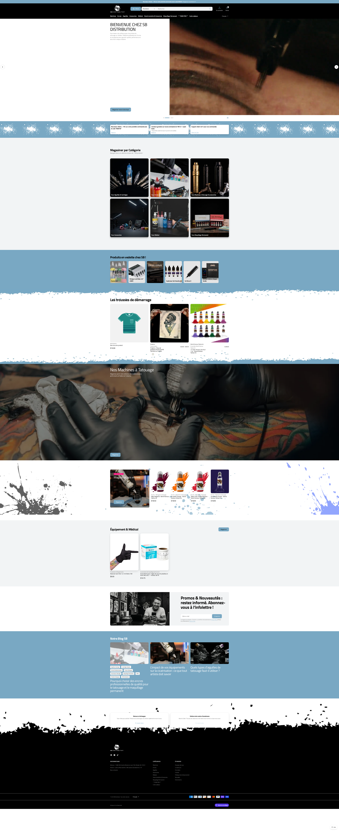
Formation (177, 770)
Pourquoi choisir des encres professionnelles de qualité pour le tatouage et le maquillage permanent (129, 685)
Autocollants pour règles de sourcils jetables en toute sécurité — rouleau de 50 (154, 574)
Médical (155, 775)
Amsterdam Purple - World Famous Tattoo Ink (219, 497)
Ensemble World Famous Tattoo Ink (196, 347)
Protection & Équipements (117, 572)
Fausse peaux (153, 346)
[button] (219, 8)
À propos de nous (179, 765)
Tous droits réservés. (125, 797)
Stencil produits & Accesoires (160, 777)
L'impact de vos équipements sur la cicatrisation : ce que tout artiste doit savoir (168, 670)
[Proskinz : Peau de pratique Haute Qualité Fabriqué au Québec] (169, 349)
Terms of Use (192, 621)
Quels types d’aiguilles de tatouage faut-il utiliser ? (205, 669)
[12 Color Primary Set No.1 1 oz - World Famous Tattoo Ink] (209, 348)
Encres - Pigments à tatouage (158, 495)
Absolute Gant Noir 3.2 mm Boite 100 (121, 574)
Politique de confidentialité (116, 805)
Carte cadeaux (156, 785)
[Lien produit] (169, 323)
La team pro (178, 767)
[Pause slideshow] (227, 118)
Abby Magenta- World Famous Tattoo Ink (160, 497)
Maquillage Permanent (158, 780)
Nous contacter (114, 770)
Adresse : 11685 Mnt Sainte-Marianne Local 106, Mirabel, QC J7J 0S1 (127, 765)
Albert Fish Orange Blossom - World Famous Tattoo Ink (199, 497)
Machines (155, 765)
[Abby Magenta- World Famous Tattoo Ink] (160, 498)
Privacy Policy (214, 619)
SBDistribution (117, 797)
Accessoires (156, 772)
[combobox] (185, 9)
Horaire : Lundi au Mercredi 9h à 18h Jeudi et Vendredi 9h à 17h (126, 767)
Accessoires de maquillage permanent (150, 572)
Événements (178, 780)
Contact (177, 772)
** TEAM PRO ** (157, 782)
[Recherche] (210, 9)
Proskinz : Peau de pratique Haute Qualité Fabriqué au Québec (157, 349)
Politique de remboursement (182, 775)
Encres (154, 767)
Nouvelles (177, 777)
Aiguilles (155, 770)
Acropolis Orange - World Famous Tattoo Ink (178, 497)
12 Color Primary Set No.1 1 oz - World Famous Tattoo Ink (198, 351)
